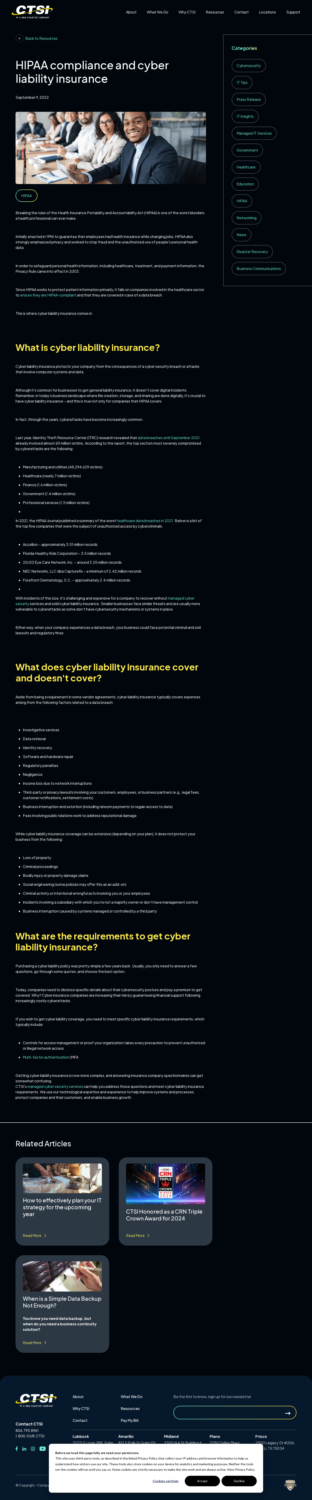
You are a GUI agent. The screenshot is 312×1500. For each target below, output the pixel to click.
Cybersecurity (249, 65)
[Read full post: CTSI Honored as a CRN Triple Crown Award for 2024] (165, 1184)
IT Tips (242, 82)
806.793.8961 (27, 1430)
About (78, 1396)
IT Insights (245, 116)
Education (245, 183)
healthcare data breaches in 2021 (145, 520)
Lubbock (270, 29)
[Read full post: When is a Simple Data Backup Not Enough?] (62, 1276)
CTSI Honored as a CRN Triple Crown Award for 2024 (164, 1215)
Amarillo (269, 22)
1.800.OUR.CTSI (30, 1436)
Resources (130, 1408)
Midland (269, 35)
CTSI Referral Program (201, 22)
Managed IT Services (254, 133)
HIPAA (242, 200)
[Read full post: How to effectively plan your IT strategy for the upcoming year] (62, 1178)
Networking (246, 217)
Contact (80, 1420)
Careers (136, 22)
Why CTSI (81, 1408)
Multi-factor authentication (46, 1057)
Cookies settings (166, 1481)
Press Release (249, 99)
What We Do (132, 1396)
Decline (239, 1481)
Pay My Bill (247, 22)
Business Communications (259, 268)
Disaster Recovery (252, 251)
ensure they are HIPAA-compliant (48, 295)
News (241, 234)
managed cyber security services (55, 1086)
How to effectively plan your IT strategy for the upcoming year (62, 1207)
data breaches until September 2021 (169, 437)
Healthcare (246, 167)
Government (247, 150)
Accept (202, 1481)
